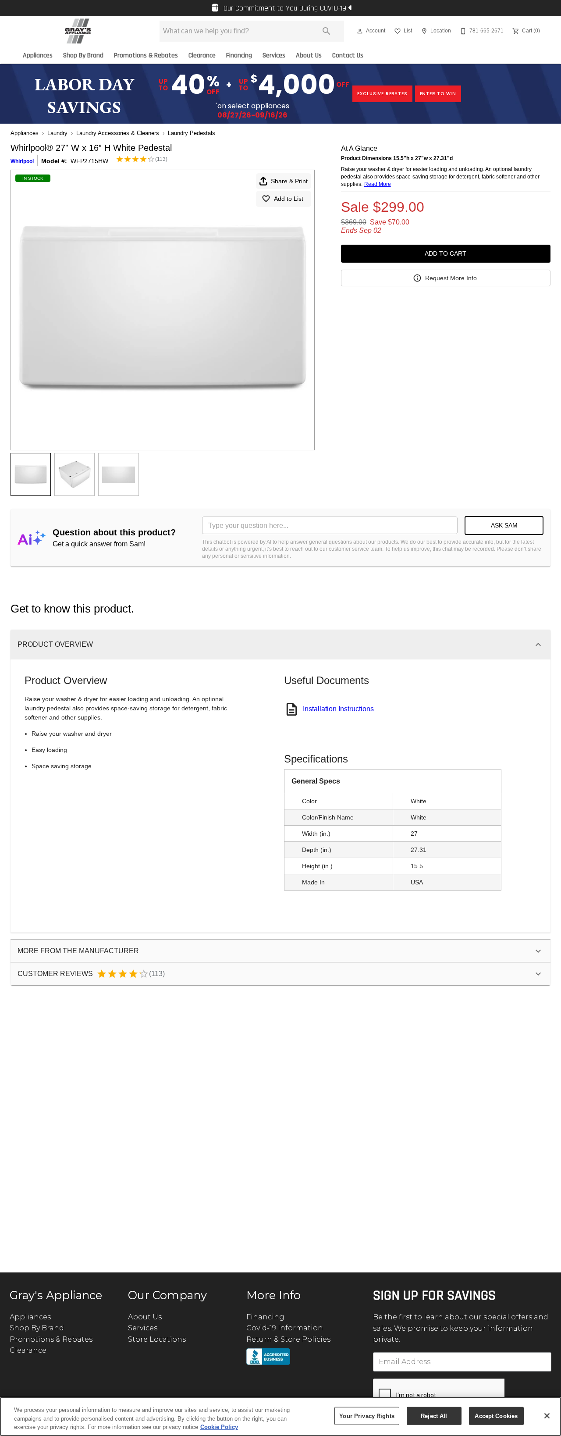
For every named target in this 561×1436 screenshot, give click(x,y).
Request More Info (451, 277)
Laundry (57, 133)
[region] (280, 1416)
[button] (360, 31)
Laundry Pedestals (191, 133)
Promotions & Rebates (146, 55)
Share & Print (289, 181)
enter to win (438, 93)
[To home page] (77, 31)
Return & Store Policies (288, 1339)
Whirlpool (22, 161)
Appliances (38, 55)
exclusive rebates (382, 93)
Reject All (434, 1415)
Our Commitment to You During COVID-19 (284, 8)
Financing (239, 55)
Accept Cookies (496, 1415)
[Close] (547, 1415)
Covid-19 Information (284, 1328)
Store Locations (157, 1339)
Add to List (288, 198)
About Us (309, 55)
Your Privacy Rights (366, 1415)
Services (274, 55)
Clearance (202, 55)
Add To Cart (445, 253)
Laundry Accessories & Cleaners (117, 133)
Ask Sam (504, 525)
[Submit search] (326, 31)
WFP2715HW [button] (89, 160)
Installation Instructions (338, 709)
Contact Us (347, 55)
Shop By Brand (83, 55)
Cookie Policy (219, 1427)
